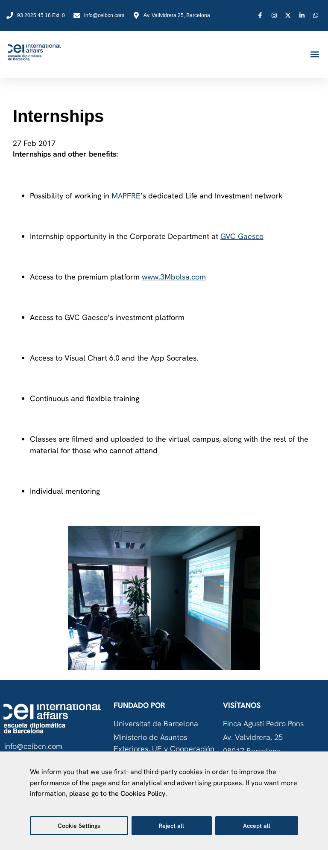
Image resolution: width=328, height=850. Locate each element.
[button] (315, 54)
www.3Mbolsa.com (174, 277)
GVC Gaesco (242, 236)
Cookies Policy (142, 793)
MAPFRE (126, 196)
